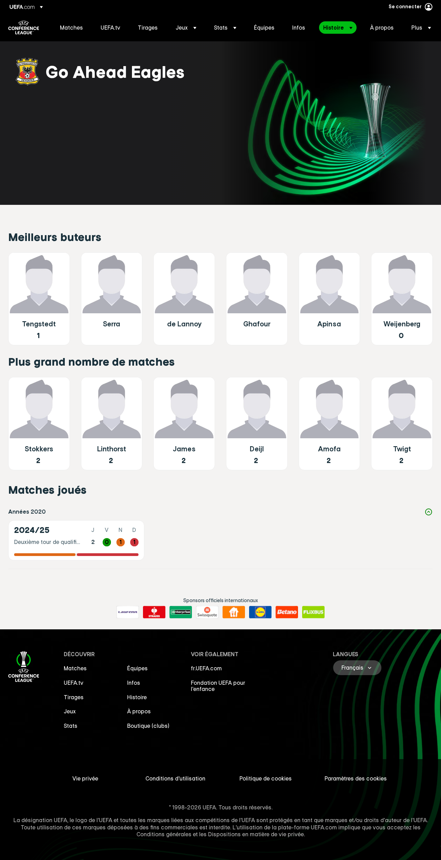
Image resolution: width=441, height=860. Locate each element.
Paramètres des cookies (356, 778)
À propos (139, 711)
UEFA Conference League (23, 27)
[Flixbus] (313, 612)
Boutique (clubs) (148, 726)
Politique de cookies (265, 778)
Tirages (74, 697)
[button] (186, 27)
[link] (71, 27)
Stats (71, 726)
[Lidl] (260, 612)
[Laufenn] (127, 612)
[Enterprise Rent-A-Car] (181, 612)
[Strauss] (154, 612)
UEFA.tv (73, 683)
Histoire (137, 697)
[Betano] (287, 612)
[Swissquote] (207, 612)
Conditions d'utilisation (175, 778)
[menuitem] (71, 27)
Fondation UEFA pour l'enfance (218, 686)
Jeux (70, 711)
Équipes (137, 668)
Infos (133, 683)
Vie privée (85, 778)
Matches (75, 668)
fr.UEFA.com (206, 668)
